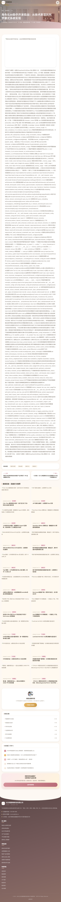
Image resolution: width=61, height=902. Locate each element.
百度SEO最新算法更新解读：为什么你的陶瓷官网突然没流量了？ (22, 755)
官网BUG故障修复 (6, 859)
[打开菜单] (57, 2)
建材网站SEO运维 (6, 862)
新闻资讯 (7, 10)
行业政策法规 (31, 738)
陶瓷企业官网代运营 (6, 825)
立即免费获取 (30, 784)
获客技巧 (34, 466)
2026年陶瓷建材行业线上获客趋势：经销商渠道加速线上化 (20, 750)
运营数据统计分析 (6, 851)
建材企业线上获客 (6, 857)
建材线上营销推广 (6, 839)
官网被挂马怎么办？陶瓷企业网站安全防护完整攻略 (19, 763)
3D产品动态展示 (5, 834)
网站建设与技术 (31, 722)
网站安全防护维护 (6, 848)
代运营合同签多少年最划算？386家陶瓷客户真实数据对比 (20, 768)
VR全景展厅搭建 (5, 837)
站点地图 (4, 888)
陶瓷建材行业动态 (31, 719)
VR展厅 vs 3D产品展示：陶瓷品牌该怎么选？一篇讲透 (19, 759)
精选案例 (4, 874)
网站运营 (20, 466)
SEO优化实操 (31, 726)
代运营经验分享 (31, 730)
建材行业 (27, 466)
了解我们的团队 (30, 705)
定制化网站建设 (5, 828)
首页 (3, 10)
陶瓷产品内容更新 (6, 854)
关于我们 (4, 879)
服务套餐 (4, 877)
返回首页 (4, 871)
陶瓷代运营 (13, 466)
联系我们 (4, 885)
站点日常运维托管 (6, 831)
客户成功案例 (31, 734)
